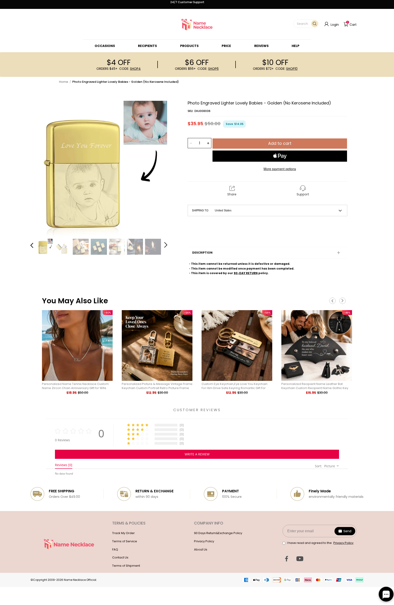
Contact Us (120, 557)
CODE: (130, 68)
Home (63, 82)
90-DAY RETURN (246, 273)
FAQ (115, 549)
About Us (200, 549)
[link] (105, 46)
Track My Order (123, 533)
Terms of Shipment (126, 565)
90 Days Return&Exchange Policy (218, 533)
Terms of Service (124, 541)
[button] (306, 24)
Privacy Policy (204, 541)
